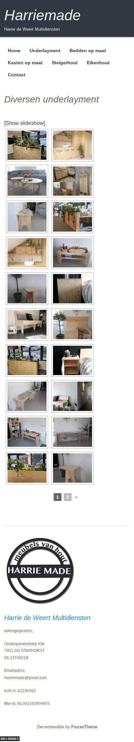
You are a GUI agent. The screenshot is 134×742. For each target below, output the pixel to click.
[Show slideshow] (24, 123)
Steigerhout (65, 62)
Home (14, 50)
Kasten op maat (25, 62)
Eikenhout (98, 62)
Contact (16, 74)
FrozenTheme (84, 726)
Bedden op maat (88, 50)
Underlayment (45, 50)
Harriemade (42, 15)
